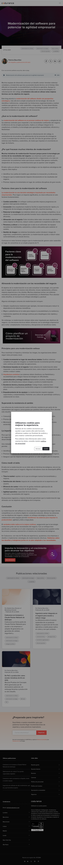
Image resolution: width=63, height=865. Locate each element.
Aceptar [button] (46, 448)
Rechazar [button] (38, 448)
